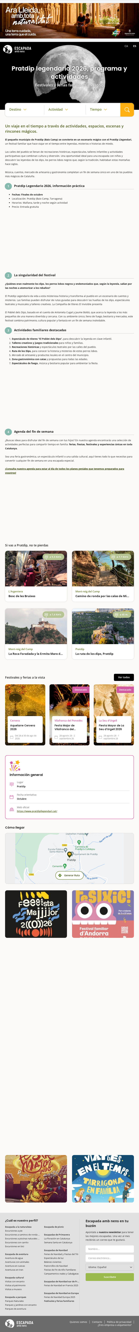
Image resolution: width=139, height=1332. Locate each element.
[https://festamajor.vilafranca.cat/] (36, 914)
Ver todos (124, 677)
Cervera (15, 720)
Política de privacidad (119, 1322)
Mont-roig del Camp (87, 591)
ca (126, 46)
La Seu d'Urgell (108, 720)
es (134, 46)
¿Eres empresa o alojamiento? (115, 1325)
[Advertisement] (69, 241)
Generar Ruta (72, 875)
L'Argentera (15, 591)
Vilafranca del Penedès (68, 720)
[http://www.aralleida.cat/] (69, 21)
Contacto (97, 1322)
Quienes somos (78, 1322)
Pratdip (79, 649)
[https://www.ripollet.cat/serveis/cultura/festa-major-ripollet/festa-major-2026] (36, 1179)
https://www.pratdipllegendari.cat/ (37, 811)
